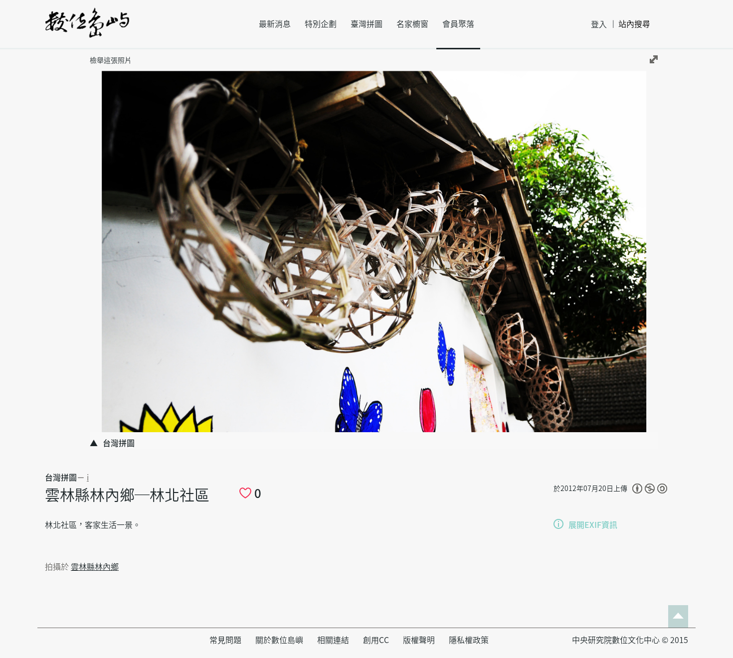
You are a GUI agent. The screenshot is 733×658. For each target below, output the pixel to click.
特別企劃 (321, 24)
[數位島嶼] (87, 29)
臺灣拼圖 (366, 24)
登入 (599, 24)
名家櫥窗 (412, 24)
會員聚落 (458, 24)
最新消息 (275, 24)
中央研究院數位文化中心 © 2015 (630, 640)
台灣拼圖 (61, 478)
